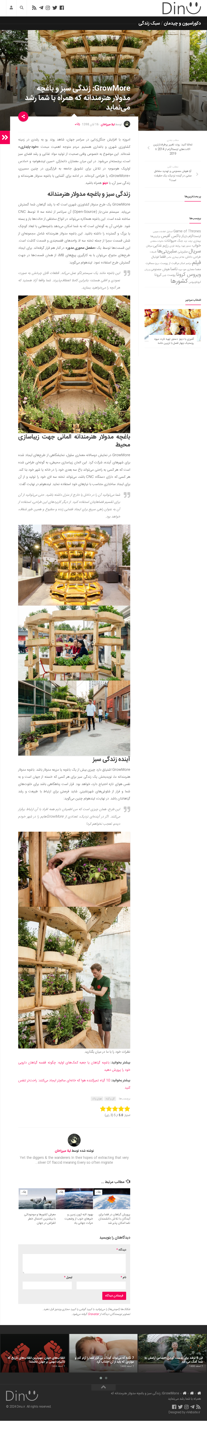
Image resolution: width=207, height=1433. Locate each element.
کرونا (158, 275)
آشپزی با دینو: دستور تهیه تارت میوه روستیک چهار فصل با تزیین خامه (174, 341)
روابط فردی (175, 246)
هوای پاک (97, 1099)
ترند (185, 241)
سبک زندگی (149, 23)
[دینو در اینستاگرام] (48, 7)
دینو (105, 183)
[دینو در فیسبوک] (62, 7)
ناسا (173, 269)
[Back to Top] (103, 1387)
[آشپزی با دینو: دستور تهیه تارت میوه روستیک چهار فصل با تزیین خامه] (173, 325)
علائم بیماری (178, 257)
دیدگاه (121, 1250)
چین (164, 275)
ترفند (190, 241)
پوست (171, 275)
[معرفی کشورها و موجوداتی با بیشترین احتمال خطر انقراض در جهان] (37, 1198)
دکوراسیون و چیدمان (182, 23)
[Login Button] (11, 8)
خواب (196, 245)
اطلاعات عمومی (159, 231)
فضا (163, 256)
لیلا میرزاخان (108, 124)
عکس (169, 257)
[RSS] (34, 7)
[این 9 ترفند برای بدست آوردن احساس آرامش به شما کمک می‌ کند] (172, 1353)
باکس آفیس (171, 236)
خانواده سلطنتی (157, 241)
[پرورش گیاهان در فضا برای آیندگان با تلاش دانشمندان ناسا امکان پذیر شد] (111, 1198)
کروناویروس (195, 282)
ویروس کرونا (188, 275)
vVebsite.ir (193, 1412)
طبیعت (153, 252)
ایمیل (68, 1277)
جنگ (180, 241)
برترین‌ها (155, 236)
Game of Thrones (187, 231)
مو (184, 269)
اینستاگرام (194, 236)
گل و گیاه (110, 1099)
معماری (190, 269)
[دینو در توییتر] (54, 7)
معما (198, 269)
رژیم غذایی (161, 246)
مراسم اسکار (185, 263)
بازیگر (184, 236)
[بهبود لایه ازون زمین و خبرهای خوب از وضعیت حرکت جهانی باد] (74, 1198)
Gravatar (93, 1314)
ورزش (147, 270)
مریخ (157, 263)
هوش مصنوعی (160, 269)
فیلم (196, 262)
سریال (195, 251)
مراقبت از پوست (169, 263)
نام (123, 1277)
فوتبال (155, 257)
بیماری (197, 241)
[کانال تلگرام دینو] (41, 7)
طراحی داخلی (193, 257)
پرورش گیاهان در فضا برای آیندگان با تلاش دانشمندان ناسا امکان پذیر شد (114, 1219)
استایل (170, 232)
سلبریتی (183, 251)
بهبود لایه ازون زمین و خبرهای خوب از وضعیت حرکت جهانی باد (78, 1219)
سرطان (149, 246)
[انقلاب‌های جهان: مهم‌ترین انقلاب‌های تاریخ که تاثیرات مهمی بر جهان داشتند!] (34, 1353)
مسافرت (150, 263)
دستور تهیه (186, 246)
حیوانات (170, 241)
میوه (180, 270)
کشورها (179, 281)
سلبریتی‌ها (167, 251)
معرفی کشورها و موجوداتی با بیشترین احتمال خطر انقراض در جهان (40, 1219)
